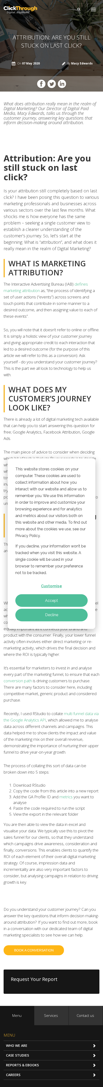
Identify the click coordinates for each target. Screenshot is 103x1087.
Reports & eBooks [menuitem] (22, 1065)
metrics (66, 796)
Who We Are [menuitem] (16, 1045)
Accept (51, 600)
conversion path (18, 680)
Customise (51, 586)
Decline (51, 615)
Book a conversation (34, 950)
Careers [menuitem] (13, 1074)
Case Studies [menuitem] (17, 1055)
